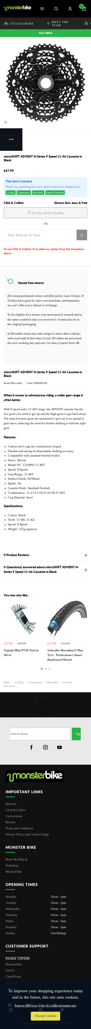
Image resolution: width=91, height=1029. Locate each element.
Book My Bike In (17, 859)
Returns (10, 822)
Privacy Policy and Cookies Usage (27, 834)
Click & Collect (16, 810)
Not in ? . (31, 243)
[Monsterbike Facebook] (31, 747)
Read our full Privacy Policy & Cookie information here (45, 1005)
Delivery (11, 804)
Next (83, 637)
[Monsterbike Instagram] (45, 747)
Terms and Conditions (19, 828)
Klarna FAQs (13, 871)
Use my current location (47, 213)
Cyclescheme (14, 816)
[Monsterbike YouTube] (59, 747)
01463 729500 (18, 958)
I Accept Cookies (45, 1016)
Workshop (12, 865)
